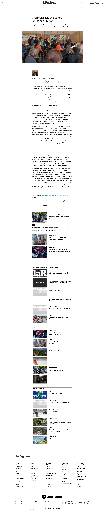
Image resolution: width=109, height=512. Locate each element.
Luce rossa (33, 480)
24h (77, 481)
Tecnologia (64, 473)
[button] (63, 502)
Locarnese (18, 468)
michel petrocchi (35, 201)
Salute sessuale (65, 486)
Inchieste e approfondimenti (65, 469)
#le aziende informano (82, 476)
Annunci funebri (46, 501)
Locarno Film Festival (51, 473)
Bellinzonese (19, 466)
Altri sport (33, 475)
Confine (17, 483)
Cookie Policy (26, 503)
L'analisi (48, 484)
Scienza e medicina (81, 464)
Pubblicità (40, 501)
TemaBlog (79, 471)
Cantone (18, 463)
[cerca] (82, 3)
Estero (17, 481)
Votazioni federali (20, 478)
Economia (48, 478)
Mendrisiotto (18, 471)
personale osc (42, 201)
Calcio (32, 466)
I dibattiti (63, 464)
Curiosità (63, 476)
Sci (31, 470)
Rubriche (63, 467)
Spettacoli (48, 463)
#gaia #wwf (79, 473)
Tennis (32, 471)
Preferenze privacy (35, 503)
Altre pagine (80, 479)
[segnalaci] (87, 3)
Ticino (17, 464)
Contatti (32, 501)
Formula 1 (33, 473)
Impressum (28, 501)
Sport (32, 463)
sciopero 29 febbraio (50, 201)
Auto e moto (64, 479)
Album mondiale (34, 482)
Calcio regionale (34, 468)
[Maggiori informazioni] (58, 82)
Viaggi (62, 471)
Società (48, 470)
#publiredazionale (81, 474)
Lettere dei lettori (65, 463)
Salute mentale (64, 485)
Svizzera (18, 476)
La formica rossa (50, 486)
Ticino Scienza (80, 463)
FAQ (36, 501)
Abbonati (92, 2)
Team (78, 488)
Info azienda (79, 486)
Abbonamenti (17, 501)
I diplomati (63, 481)
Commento (48, 483)
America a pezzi (19, 486)
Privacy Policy (19, 503)
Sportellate (33, 478)
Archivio (78, 483)
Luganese (18, 470)
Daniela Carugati (49, 78)
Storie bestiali (64, 474)
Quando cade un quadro (66, 483)
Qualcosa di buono (81, 468)
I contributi (48, 488)
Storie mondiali (34, 476)
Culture (33, 485)
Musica (47, 471)
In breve (78, 484)
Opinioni (48, 481)
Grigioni (17, 473)
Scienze (48, 468)
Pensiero (48, 466)
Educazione (79, 466)
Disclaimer (23, 501)
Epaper (97, 2)
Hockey (33, 464)
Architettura (64, 478)
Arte (32, 486)
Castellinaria (49, 475)
